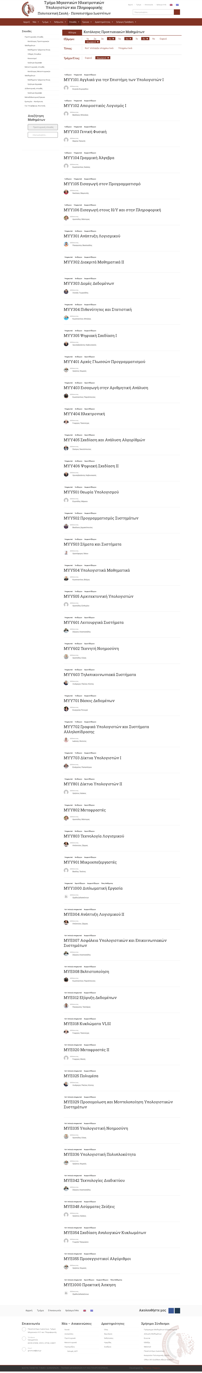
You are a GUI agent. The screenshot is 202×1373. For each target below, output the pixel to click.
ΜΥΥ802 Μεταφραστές (85, 809)
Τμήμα (138, 4)
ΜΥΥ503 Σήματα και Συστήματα (92, 544)
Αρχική (130, 4)
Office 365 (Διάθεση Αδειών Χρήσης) (158, 1359)
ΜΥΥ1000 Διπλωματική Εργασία (93, 888)
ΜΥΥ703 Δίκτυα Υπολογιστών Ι (92, 757)
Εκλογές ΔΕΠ (72, 1351)
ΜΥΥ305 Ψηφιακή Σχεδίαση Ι (90, 335)
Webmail (147, 1346)
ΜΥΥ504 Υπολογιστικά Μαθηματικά (97, 570)
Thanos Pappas (152, 1367)
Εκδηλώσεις (108, 1338)
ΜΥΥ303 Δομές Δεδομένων (89, 283)
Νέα (34, 21)
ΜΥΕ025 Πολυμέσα (81, 1075)
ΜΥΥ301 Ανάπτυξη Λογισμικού (92, 235)
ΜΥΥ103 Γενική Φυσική (85, 131)
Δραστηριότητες (102, 21)
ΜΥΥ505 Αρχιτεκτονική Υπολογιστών (98, 596)
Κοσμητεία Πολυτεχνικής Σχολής (156, 1355)
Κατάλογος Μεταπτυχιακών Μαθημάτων (37, 73)
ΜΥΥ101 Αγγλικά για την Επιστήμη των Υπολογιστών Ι (114, 79)
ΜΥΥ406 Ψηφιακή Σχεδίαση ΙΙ (91, 465)
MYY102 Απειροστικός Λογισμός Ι (95, 105)
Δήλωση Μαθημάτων (152, 1333)
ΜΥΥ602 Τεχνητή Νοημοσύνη (91, 648)
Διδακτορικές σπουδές (34, 88)
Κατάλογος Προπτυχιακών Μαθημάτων (37, 43)
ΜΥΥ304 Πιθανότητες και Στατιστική (98, 309)
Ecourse (147, 1338)
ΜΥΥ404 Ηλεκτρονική (84, 413)
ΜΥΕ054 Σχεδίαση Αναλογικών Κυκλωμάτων (105, 1232)
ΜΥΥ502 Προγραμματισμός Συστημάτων (101, 518)
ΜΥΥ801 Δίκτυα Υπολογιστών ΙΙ (93, 783)
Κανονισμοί (32, 58)
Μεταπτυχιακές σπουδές (35, 66)
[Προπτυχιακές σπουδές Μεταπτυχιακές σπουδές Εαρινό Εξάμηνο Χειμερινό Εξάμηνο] (43, 127)
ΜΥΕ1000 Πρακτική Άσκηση (90, 1284)
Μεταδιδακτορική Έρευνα (35, 97)
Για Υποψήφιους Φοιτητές (35, 105)
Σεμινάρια (108, 1333)
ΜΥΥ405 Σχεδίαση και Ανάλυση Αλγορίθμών (104, 439)
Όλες (106, 1329)
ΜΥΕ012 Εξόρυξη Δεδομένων (90, 997)
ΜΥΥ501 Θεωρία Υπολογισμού (91, 491)
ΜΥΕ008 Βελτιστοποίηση (86, 971)
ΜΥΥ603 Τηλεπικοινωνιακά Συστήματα (100, 674)
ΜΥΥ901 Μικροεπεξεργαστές (90, 862)
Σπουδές (73, 21)
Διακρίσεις (68, 1333)
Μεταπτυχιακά (70, 1342)
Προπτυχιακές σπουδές (34, 36)
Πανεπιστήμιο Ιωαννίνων (154, 1351)
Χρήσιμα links (161, 4)
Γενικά (67, 1329)
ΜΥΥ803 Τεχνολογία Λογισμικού (94, 836)
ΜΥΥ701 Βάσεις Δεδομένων (89, 700)
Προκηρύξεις (69, 1346)
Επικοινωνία (149, 4)
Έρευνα (86, 21)
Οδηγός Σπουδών (34, 54)
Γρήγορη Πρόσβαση (125, 21)
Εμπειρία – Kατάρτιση (34, 101)
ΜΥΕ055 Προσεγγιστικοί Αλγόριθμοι (97, 1258)
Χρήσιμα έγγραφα (35, 62)
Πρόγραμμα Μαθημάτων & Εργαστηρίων (160, 1329)
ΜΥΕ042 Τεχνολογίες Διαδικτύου (94, 1180)
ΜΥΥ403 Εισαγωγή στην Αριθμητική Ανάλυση (106, 387)
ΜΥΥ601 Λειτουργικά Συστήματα (94, 622)
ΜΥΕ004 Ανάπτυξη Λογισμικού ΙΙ (94, 914)
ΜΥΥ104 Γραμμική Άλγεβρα (89, 157)
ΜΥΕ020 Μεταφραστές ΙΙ (86, 1049)
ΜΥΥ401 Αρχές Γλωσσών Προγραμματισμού (104, 361)
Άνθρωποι (58, 21)
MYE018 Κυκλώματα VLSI (87, 1023)
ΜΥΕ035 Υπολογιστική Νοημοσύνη (96, 1128)
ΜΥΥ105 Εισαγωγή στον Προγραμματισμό (102, 183)
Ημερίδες (107, 1342)
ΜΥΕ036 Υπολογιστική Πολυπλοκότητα (100, 1154)
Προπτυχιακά (70, 1338)
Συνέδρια (107, 1346)
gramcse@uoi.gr (34, 1350)
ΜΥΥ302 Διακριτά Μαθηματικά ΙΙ (94, 261)
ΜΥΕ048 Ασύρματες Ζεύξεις (89, 1206)
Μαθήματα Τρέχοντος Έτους (39, 49)
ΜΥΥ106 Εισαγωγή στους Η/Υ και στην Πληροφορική (112, 209)
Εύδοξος (147, 1342)
